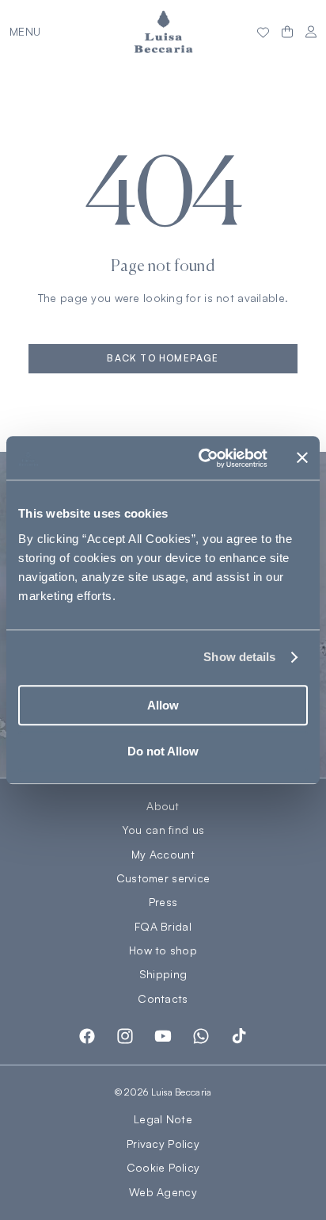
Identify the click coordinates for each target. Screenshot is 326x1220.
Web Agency (163, 1192)
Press (163, 902)
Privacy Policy (163, 1143)
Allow (163, 705)
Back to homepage (162, 358)
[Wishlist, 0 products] (263, 31)
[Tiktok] (238, 1036)
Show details (239, 657)
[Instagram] (125, 1036)
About (162, 806)
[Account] (311, 32)
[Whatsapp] (200, 1036)
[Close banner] (302, 458)
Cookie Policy (163, 1167)
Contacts (163, 998)
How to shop (163, 950)
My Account (163, 854)
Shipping (163, 974)
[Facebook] (87, 1036)
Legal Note (163, 1119)
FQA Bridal (163, 926)
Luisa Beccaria (181, 1092)
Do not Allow (163, 751)
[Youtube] (163, 1036)
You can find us (163, 830)
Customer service (163, 878)
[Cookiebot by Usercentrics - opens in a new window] (201, 458)
